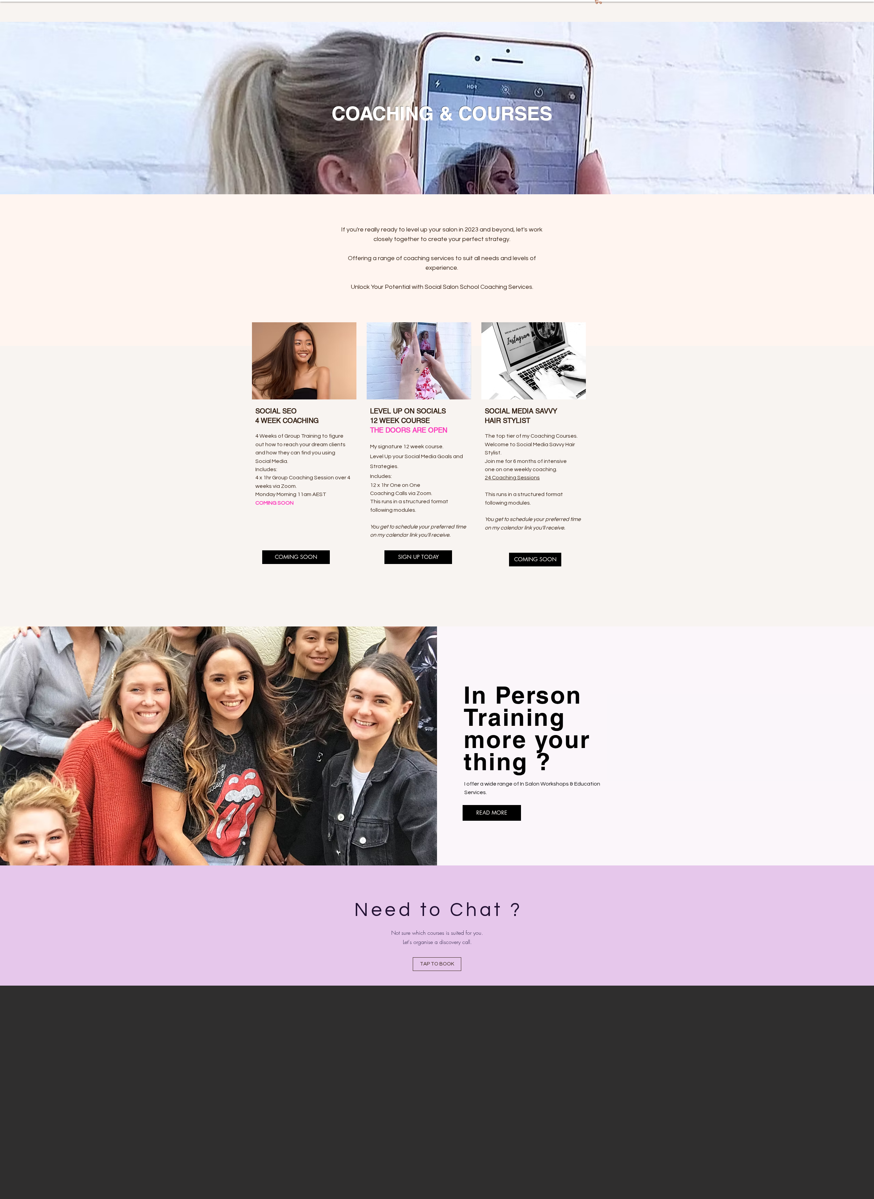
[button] (296, 557)
